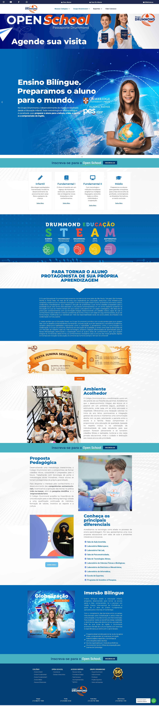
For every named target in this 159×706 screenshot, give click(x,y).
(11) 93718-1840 (93, 701)
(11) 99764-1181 (120, 701)
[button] (2, 102)
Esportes (96, 9)
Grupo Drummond (80, 9)
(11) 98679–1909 (38, 701)
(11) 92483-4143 (65, 701)
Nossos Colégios (61, 9)
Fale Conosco (111, 9)
